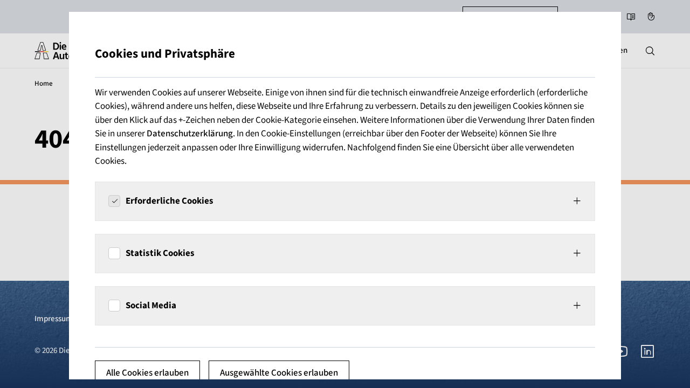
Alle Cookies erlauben (147, 372)
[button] (345, 201)
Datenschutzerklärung (190, 133)
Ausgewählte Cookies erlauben (279, 372)
